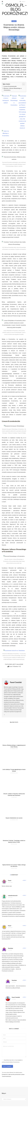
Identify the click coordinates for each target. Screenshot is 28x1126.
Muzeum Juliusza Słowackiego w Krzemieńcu (13, 89)
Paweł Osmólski (16, 682)
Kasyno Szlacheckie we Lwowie (14, 818)
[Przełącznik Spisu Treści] (23, 84)
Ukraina (14, 21)
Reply (24, 880)
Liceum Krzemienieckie (10, 86)
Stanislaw (10, 948)
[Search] (20, 1)
